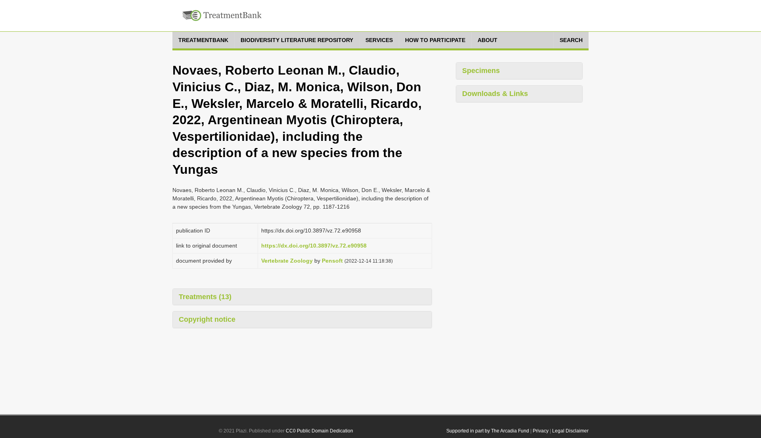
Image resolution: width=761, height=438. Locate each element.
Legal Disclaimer (570, 431)
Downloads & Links (495, 94)
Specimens (481, 71)
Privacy (541, 431)
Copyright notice (207, 319)
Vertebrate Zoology (287, 260)
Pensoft (332, 260)
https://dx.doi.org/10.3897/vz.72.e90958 (314, 245)
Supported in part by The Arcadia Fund (487, 431)
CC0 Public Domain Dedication (319, 431)
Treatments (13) (205, 297)
